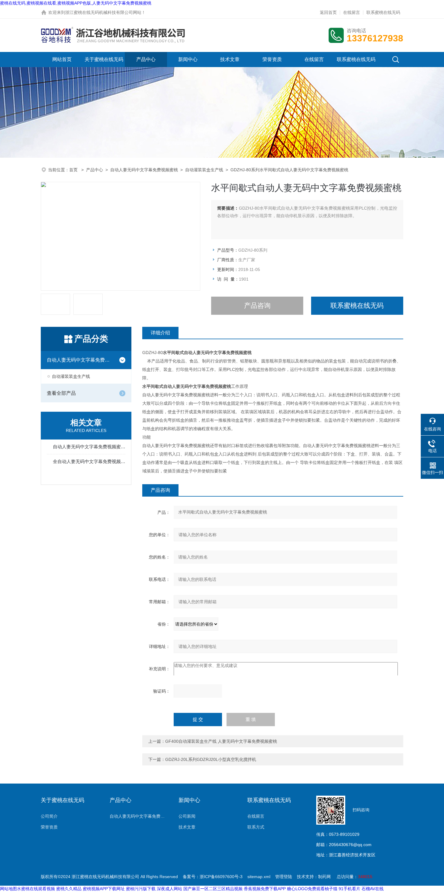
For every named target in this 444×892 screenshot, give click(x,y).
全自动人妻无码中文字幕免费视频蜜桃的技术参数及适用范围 (89, 461)
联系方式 (255, 827)
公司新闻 (187, 816)
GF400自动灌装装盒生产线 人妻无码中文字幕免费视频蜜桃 (221, 741)
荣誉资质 (272, 59)
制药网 (324, 876)
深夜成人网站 (169, 888)
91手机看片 (349, 888)
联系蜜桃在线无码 (383, 12)
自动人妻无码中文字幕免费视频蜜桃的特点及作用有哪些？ (89, 446)
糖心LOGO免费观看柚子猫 (312, 888)
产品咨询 (257, 305)
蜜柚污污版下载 (141, 888)
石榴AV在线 (373, 888)
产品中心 (146, 59)
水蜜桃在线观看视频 (36, 888)
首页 (74, 169)
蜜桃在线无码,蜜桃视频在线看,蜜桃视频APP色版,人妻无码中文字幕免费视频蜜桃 (75, 3)
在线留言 (351, 12)
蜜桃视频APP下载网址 (104, 888)
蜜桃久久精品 (69, 888)
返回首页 (328, 12)
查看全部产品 (61, 393)
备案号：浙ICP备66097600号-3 (213, 876)
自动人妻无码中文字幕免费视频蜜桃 (144, 169)
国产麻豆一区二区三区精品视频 (213, 888)
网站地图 (8, 888)
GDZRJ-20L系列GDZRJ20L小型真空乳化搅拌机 (210, 759)
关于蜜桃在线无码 (104, 59)
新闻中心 (188, 59)
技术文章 (230, 59)
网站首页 (62, 59)
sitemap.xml (258, 876)
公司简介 (49, 816)
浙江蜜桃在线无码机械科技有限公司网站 (103, 12)
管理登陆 (283, 876)
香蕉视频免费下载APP (265, 888)
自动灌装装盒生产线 (204, 169)
